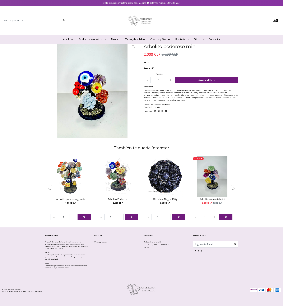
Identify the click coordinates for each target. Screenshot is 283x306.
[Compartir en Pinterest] (162, 111)
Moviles (115, 39)
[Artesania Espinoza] (141, 20)
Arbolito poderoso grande (70, 199)
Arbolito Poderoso (118, 199)
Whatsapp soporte (100, 242)
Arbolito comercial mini (212, 199)
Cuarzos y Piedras (160, 39)
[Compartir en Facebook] (155, 111)
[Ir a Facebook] (195, 251)
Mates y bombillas (135, 39)
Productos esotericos (90, 39)
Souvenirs (214, 39)
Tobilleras (147, 248)
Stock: (147, 68)
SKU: (146, 62)
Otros (197, 39)
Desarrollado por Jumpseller (32, 291)
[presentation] (50, 187)
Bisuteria (180, 39)
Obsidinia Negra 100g (165, 199)
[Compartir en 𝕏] (159, 111)
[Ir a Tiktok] (201, 251)
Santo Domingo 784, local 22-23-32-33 (156, 245)
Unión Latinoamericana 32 (152, 242)
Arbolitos (68, 39)
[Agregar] (84, 217)
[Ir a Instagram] (198, 251)
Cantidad (159, 74)
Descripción (148, 86)
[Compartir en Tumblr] (166, 111)
